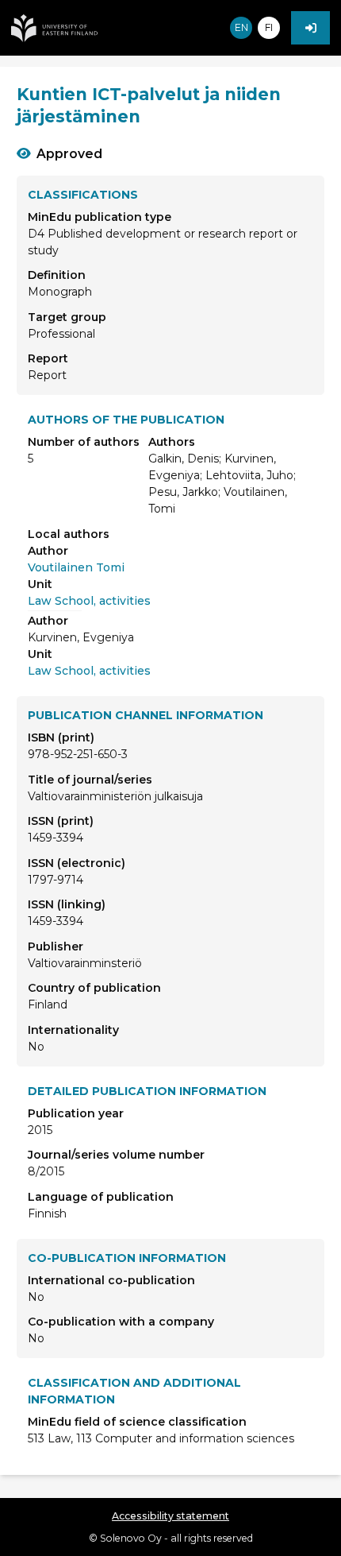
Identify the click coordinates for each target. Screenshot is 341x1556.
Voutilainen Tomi (76, 567)
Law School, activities (89, 601)
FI (269, 27)
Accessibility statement (170, 1516)
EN (241, 27)
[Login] (310, 28)
